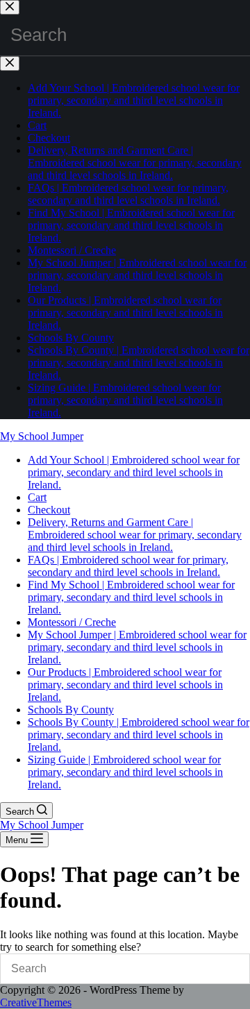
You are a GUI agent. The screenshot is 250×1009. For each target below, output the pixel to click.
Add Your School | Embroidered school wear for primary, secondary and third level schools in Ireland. (134, 472)
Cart (37, 497)
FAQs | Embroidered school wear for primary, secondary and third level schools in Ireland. (128, 566)
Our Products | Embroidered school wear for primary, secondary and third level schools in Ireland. (125, 684)
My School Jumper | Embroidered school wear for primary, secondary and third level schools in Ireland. (137, 647)
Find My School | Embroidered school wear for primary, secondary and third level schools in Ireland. (131, 597)
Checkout (49, 510)
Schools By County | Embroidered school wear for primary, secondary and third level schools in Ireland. (138, 734)
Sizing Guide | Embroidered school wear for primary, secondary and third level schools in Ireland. (125, 772)
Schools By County (71, 709)
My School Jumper (41, 436)
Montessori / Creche (72, 622)
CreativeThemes (36, 1002)
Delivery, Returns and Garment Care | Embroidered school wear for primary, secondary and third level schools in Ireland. (135, 534)
